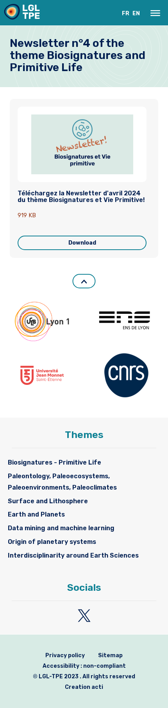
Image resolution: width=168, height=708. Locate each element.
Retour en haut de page (84, 281)
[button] (155, 13)
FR (125, 13)
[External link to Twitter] (84, 615)
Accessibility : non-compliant (84, 666)
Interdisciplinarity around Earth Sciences (73, 555)
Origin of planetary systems (52, 541)
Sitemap (110, 655)
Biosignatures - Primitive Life (54, 462)
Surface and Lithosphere (48, 501)
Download (82, 243)
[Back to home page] (22, 13)
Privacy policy (65, 655)
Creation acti (84, 687)
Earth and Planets (36, 514)
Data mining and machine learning (61, 528)
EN (136, 13)
